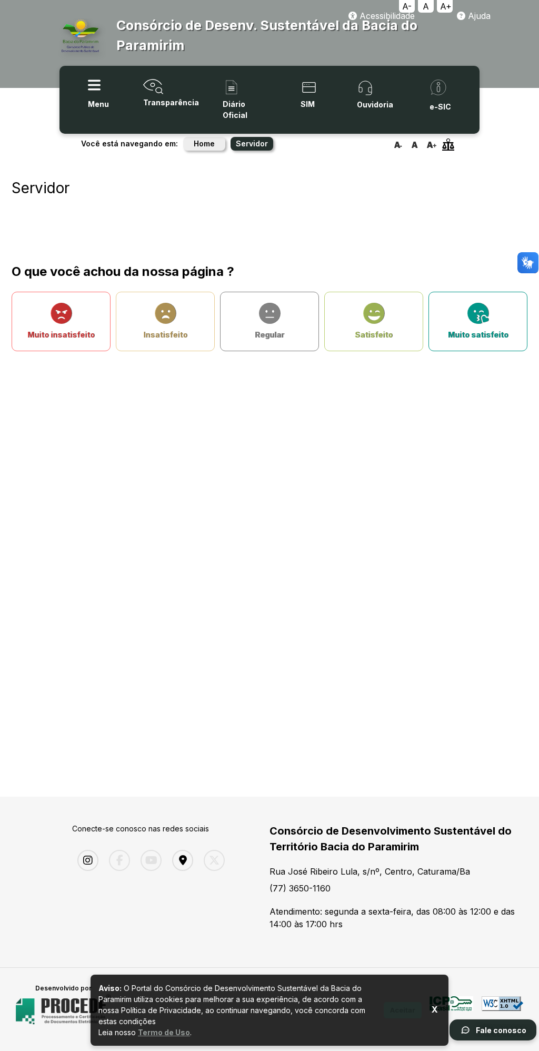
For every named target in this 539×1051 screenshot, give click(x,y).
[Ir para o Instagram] (85, 860)
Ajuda (478, 16)
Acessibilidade (386, 16)
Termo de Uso (164, 1032)
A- (407, 6)
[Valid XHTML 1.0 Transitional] (502, 1009)
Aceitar (402, 1010)
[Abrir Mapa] (180, 860)
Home (204, 143)
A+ (446, 6)
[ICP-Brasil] (451, 1009)
